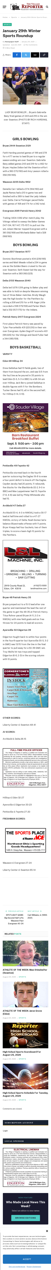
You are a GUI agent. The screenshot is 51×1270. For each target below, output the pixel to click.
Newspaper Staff (12, 42)
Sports (7, 24)
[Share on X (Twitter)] (26, 55)
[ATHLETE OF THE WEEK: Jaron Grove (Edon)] (25, 994)
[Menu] (4, 7)
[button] (47, 1231)
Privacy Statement (34, 1267)
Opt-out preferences (17, 1267)
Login (5, 1131)
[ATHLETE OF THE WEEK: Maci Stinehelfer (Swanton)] (25, 953)
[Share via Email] (35, 55)
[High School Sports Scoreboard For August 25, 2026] (25, 1035)
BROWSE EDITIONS (25, 1218)
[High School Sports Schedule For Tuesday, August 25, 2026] (25, 1076)
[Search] (46, 7)
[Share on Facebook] (17, 55)
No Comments (31, 45)
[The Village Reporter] (26, 7)
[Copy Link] (44, 55)
